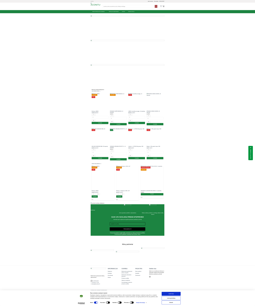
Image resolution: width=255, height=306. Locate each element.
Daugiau (152, 193)
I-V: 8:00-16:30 (95, 280)
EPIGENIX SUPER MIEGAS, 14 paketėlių (116, 112)
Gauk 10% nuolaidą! (250, 154)
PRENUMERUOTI (127, 229)
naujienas (122, 219)
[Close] (250, 147)
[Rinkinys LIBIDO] (100, 101)
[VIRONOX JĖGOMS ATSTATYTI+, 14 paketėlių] (118, 136)
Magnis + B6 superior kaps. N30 (153, 146)
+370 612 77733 (95, 282)
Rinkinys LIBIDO (95, 111)
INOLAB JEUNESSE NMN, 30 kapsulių (100, 146)
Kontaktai (110, 273)
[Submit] (156, 6)
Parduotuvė (137, 275)
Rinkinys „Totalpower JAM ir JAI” (123, 190)
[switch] (108, 302)
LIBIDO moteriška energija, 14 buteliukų (136, 111)
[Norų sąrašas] (161, 6)
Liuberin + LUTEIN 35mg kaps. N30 (135, 146)
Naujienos (110, 271)
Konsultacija (131, 11)
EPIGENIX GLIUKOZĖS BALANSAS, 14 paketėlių (151, 190)
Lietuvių (92, 1)
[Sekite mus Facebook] (150, 277)
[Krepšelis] (163, 6)
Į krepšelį (100, 122)
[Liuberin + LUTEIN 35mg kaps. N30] (136, 136)
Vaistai (123, 11)
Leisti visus (171, 293)
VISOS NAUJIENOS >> (96, 163)
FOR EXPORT (161, 1)
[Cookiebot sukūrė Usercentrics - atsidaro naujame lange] (81, 303)
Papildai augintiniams (114, 11)
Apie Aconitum (150, 1)
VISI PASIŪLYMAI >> (96, 91)
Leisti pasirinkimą (171, 298)
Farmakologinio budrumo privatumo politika (127, 283)
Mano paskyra (138, 271)
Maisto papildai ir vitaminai (98, 11)
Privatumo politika (125, 278)
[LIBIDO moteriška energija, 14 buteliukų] (136, 101)
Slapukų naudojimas (126, 280)
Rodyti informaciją (140, 302)
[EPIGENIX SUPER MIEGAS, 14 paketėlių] (118, 101)
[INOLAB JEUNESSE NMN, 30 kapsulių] (100, 136)
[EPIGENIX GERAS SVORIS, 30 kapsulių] (155, 101)
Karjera (109, 277)
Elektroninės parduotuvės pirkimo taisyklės (127, 272)
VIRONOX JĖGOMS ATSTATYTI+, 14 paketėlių (118, 147)
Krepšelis (137, 273)
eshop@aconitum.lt (96, 283)
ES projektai (156, 1)
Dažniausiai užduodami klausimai (126, 275)
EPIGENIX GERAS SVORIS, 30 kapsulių (153, 112)
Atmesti (171, 302)
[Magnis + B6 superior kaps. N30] (155, 136)
